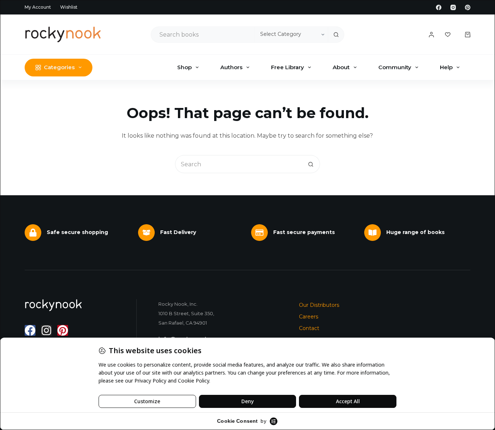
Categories (59, 67)
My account (38, 7)
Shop (184, 67)
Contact (309, 328)
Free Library (287, 67)
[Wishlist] (447, 34)
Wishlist (69, 7)
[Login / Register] (431, 34)
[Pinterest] (467, 7)
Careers (308, 316)
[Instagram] (453, 7)
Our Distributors (319, 305)
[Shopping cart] (467, 34)
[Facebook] (438, 7)
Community (394, 67)
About (341, 67)
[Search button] (336, 34)
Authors (231, 67)
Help (446, 67)
